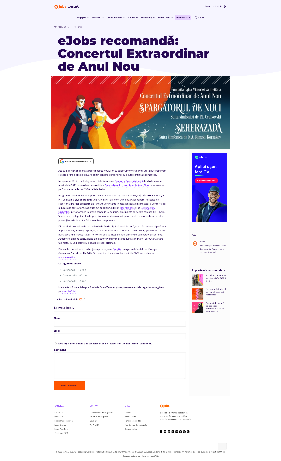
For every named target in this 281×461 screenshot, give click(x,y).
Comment (60, 349)
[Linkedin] (165, 431)
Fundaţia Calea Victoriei (129, 181)
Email (57, 330)
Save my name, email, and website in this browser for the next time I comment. (105, 343)
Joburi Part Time (61, 429)
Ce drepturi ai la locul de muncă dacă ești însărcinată (216, 292)
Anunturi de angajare (99, 417)
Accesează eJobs (214, 6)
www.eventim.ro (68, 257)
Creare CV (58, 412)
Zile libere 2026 (61, 433)
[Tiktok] (173, 431)
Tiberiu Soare (127, 207)
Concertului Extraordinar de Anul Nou (127, 185)
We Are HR (94, 425)
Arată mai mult (210, 252)
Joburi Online (60, 425)
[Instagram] (169, 431)
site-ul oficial (69, 291)
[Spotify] (184, 431)
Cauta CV (93, 421)
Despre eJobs (131, 429)
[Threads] (180, 431)
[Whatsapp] (188, 431)
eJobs (202, 241)
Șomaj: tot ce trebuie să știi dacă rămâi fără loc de (216, 278)
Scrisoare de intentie (63, 421)
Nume (57, 318)
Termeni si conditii (133, 421)
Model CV (58, 417)
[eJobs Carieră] (66, 6)
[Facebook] (161, 431)
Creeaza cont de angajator (101, 412)
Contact (128, 412)
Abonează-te (130, 417)
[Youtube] (176, 431)
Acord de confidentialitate (136, 425)
